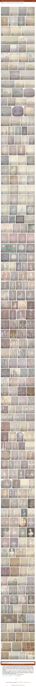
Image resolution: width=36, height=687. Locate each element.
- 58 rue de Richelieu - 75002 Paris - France (18, 682)
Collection (19, 675)
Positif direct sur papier (18, 3)
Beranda (2, 3)
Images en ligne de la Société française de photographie (12, 1)
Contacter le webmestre (21, 685)
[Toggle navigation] (33, 1)
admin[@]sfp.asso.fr (20, 674)
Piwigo (16, 685)
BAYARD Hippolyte (10, 3)
